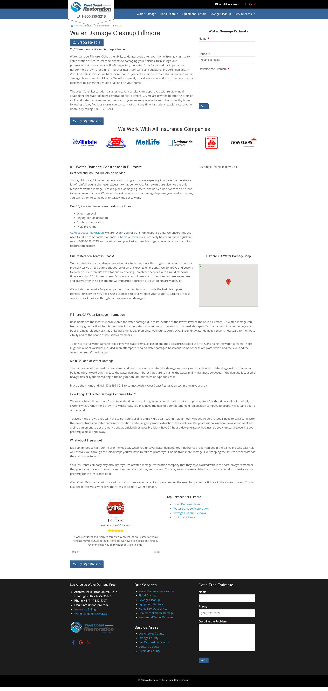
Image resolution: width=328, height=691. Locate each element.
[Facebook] (246, 4)
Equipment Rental (184, 517)
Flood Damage (148, 595)
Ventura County (149, 647)
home (123, 237)
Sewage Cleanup (220, 14)
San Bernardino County (154, 642)
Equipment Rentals (194, 14)
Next (158, 552)
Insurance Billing (85, 609)
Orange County (148, 638)
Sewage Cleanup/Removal (190, 513)
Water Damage (146, 14)
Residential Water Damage (156, 617)
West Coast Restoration (88, 232)
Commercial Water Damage (156, 613)
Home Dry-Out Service (153, 608)
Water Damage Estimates (90, 614)
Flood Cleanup (169, 14)
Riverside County (149, 651)
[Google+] (250, 4)
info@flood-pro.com (230, 4)
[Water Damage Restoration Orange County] (90, 12)
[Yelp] (255, 4)
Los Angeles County (151, 633)
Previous (155, 552)
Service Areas (243, 14)
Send (203, 106)
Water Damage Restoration (191, 508)
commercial (139, 237)
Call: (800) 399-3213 (87, 42)
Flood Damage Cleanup (188, 504)
